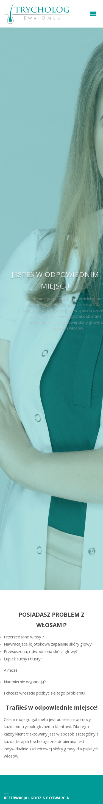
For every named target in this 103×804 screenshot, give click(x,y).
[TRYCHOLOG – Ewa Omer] (37, 13)
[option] (51, 309)
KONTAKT (51, 343)
